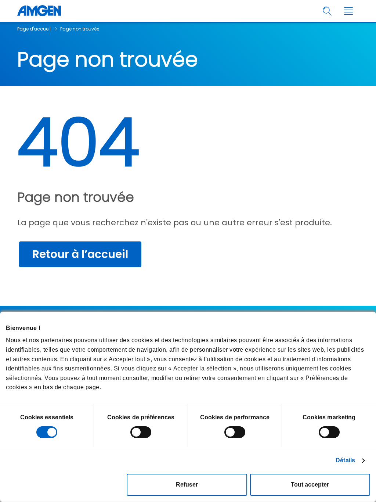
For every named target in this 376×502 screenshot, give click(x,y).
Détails (345, 460)
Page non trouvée (79, 29)
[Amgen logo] (39, 11)
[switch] (140, 432)
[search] (327, 11)
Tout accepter (310, 484)
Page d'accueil (34, 29)
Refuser (187, 484)
